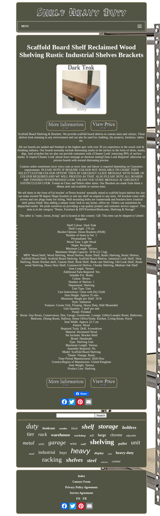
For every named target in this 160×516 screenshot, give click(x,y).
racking (52, 459)
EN (78, 498)
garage (57, 442)
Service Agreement (81, 493)
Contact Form (81, 481)
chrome (116, 435)
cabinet (104, 462)
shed (110, 454)
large (102, 435)
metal (28, 443)
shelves (74, 460)
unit (135, 442)
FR (85, 498)
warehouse (60, 434)
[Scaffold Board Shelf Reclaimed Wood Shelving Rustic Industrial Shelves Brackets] (81, 89)
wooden (63, 428)
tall (92, 435)
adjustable (131, 435)
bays (63, 452)
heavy (80, 451)
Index (81, 476)
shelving (102, 442)
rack (42, 434)
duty (32, 426)
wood (31, 453)
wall (83, 444)
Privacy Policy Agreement (81, 487)
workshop (80, 435)
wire (73, 443)
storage (108, 426)
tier (30, 434)
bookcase (48, 428)
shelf (88, 426)
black (74, 428)
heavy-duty (125, 453)
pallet (122, 444)
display (99, 453)
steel (91, 460)
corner (116, 461)
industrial (46, 452)
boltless (129, 427)
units (41, 444)
